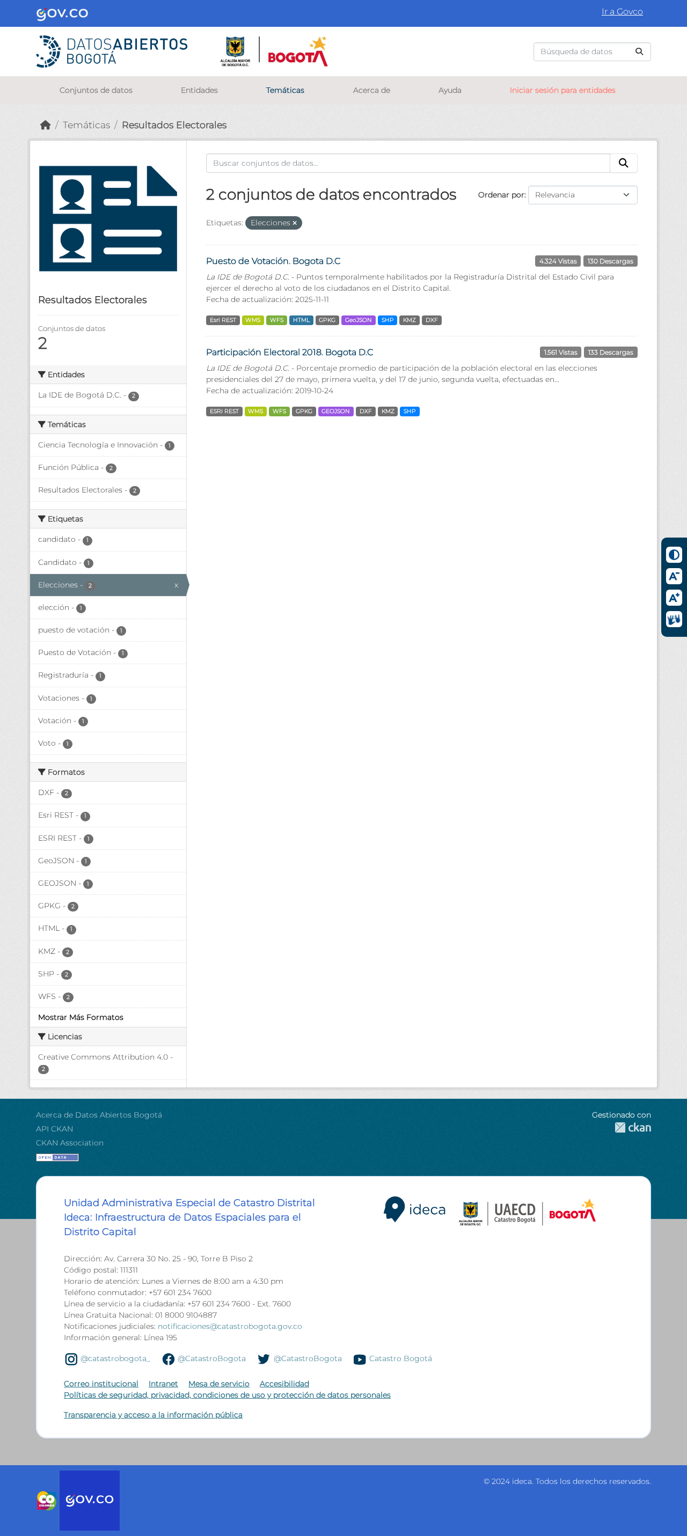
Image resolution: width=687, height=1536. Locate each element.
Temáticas (285, 90)
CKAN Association (70, 1143)
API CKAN (54, 1129)
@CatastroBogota (212, 1359)
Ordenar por (501, 195)
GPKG (327, 320)
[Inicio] (45, 124)
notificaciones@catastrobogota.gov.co (230, 1326)
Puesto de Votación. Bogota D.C (273, 261)
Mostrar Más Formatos (80, 1017)
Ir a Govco (622, 11)
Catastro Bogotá (400, 1359)
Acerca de (371, 90)
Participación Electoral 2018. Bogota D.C (289, 352)
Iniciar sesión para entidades (563, 90)
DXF (432, 320)
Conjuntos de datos (96, 90)
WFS (276, 320)
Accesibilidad (284, 1383)
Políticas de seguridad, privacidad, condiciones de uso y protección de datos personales (227, 1395)
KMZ (409, 320)
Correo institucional (101, 1383)
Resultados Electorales (174, 124)
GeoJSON (358, 320)
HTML (301, 320)
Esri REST (223, 320)
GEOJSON (335, 411)
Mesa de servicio (219, 1383)
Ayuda (450, 90)
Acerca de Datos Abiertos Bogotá (99, 1115)
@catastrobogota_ (115, 1359)
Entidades (199, 90)
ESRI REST (224, 411)
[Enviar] (639, 51)
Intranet (163, 1383)
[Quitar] (295, 223)
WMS (252, 320)
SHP (388, 320)
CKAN (621, 1127)
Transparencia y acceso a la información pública (153, 1415)
